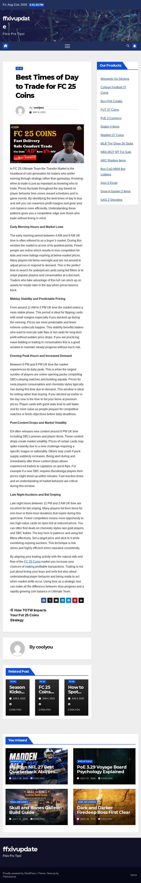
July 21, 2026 (20, 819)
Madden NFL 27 (17, 761)
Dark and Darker (87, 802)
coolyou (39, 107)
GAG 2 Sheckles (111, 199)
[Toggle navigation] (67, 46)
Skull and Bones (19, 802)
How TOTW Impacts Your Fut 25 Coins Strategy (28, 615)
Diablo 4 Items (110, 126)
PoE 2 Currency (111, 118)
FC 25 (19, 68)
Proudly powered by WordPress (20, 873)
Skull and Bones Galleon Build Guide (35, 810)
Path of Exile (85, 761)
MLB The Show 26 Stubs (117, 143)
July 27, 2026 (88, 778)
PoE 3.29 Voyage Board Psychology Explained (101, 769)
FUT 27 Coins (110, 109)
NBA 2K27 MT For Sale (116, 152)
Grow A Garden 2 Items (116, 191)
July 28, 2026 (20, 778)
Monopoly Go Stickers (115, 78)
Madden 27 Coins (112, 135)
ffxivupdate (20, 849)
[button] (127, 45)
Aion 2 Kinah (109, 182)
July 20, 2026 (88, 819)
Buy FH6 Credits (111, 101)
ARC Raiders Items (113, 160)
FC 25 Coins (32, 561)
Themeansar (9, 876)
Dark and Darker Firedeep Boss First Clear (103, 810)
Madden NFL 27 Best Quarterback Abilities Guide (32, 771)
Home (134, 875)
